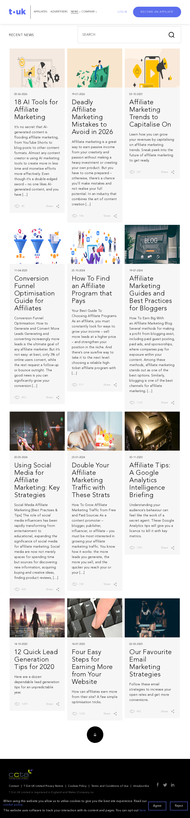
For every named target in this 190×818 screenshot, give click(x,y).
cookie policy (12, 804)
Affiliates (41, 11)
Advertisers (59, 11)
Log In (122, 12)
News (74, 11)
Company (88, 11)
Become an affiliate (157, 12)
